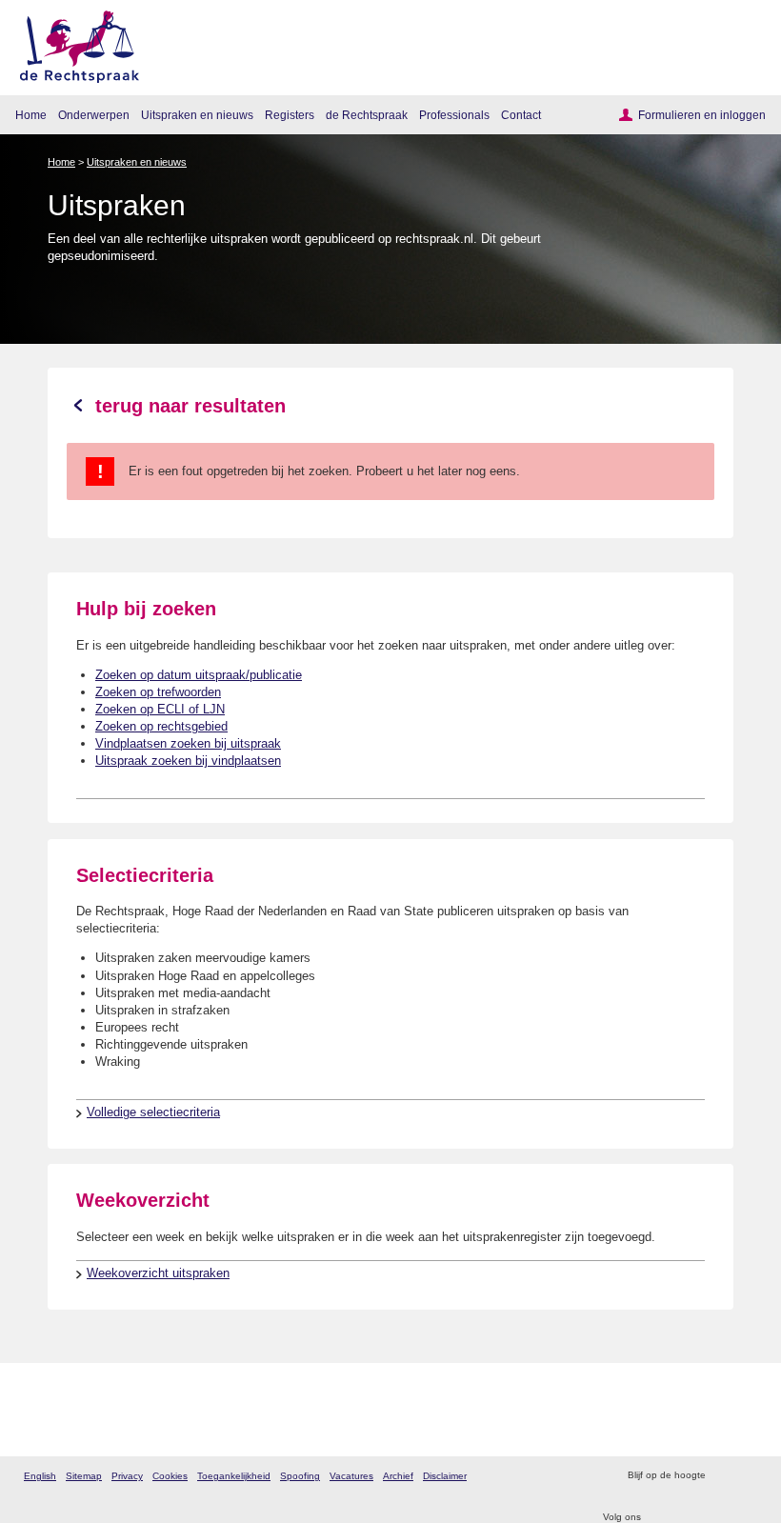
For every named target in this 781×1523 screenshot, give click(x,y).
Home (31, 115)
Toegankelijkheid (233, 1476)
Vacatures (351, 1476)
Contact (521, 115)
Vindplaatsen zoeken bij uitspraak (188, 743)
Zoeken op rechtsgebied (161, 726)
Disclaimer (445, 1476)
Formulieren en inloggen (702, 115)
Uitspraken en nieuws (197, 115)
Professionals (454, 115)
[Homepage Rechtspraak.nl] (73, 43)
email (747, 1476)
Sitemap (84, 1476)
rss (722, 1476)
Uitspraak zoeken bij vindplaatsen (188, 760)
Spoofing (300, 1476)
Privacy (127, 1476)
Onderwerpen (94, 115)
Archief (398, 1476)
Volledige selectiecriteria (153, 1112)
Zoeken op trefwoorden (158, 692)
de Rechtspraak (367, 115)
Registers (289, 115)
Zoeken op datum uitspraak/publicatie (198, 675)
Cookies (170, 1476)
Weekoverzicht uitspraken (158, 1273)
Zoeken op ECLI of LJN (160, 709)
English (40, 1476)
